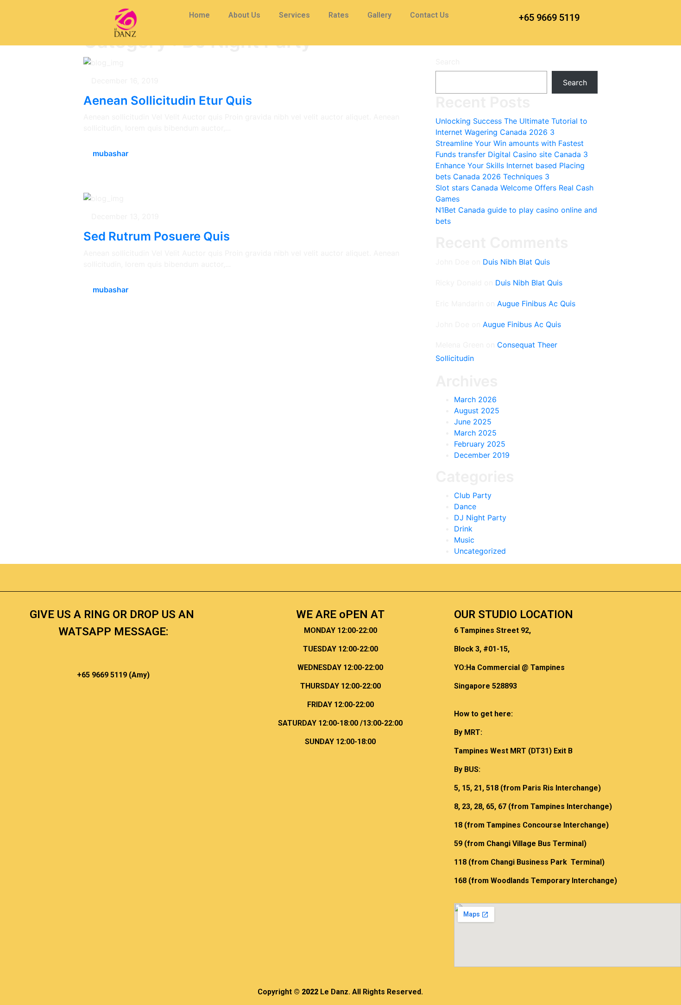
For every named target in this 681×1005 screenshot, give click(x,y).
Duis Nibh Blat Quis (516, 261)
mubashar (110, 153)
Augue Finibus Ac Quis (536, 303)
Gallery (379, 15)
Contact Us (429, 15)
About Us (244, 15)
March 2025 (475, 432)
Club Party (473, 495)
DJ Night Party (480, 517)
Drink (463, 528)
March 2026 (475, 399)
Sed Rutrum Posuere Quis (156, 236)
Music (464, 539)
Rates (338, 15)
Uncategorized (480, 551)
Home (199, 15)
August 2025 (476, 410)
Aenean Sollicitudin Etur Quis (167, 100)
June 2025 (473, 421)
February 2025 (479, 444)
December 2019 (482, 455)
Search (447, 61)
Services (294, 15)
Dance (465, 506)
